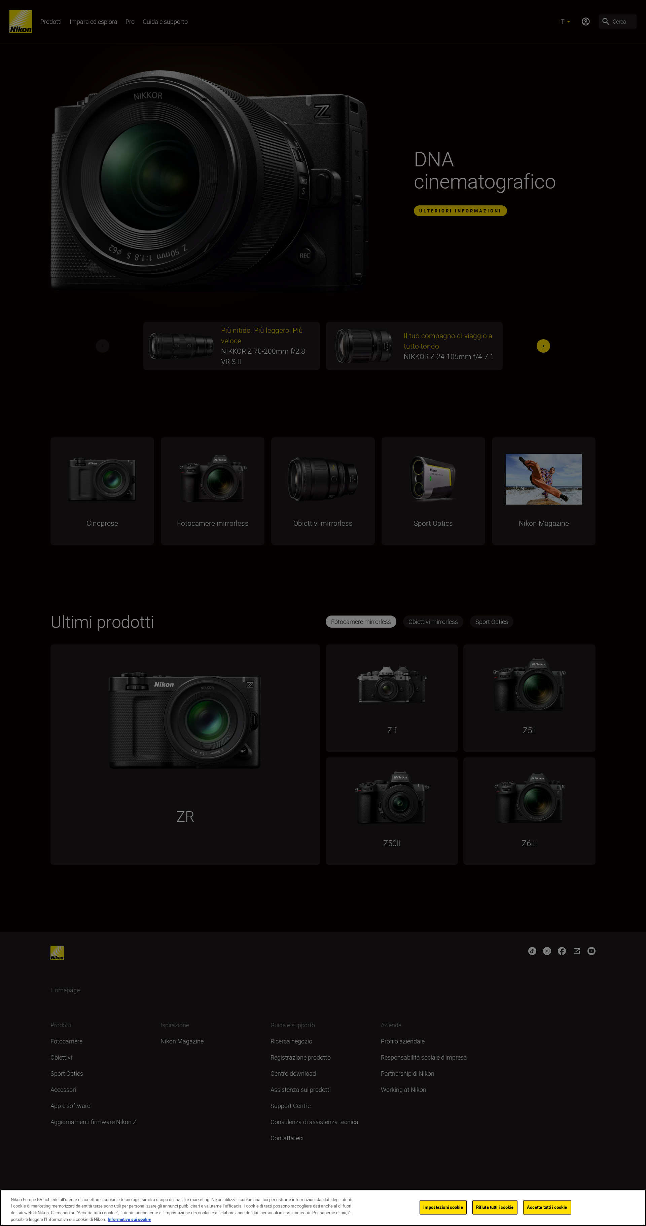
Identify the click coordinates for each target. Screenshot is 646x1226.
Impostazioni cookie (443, 1207)
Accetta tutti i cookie (547, 1207)
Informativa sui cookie (129, 1219)
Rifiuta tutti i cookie (495, 1207)
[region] (323, 1208)
